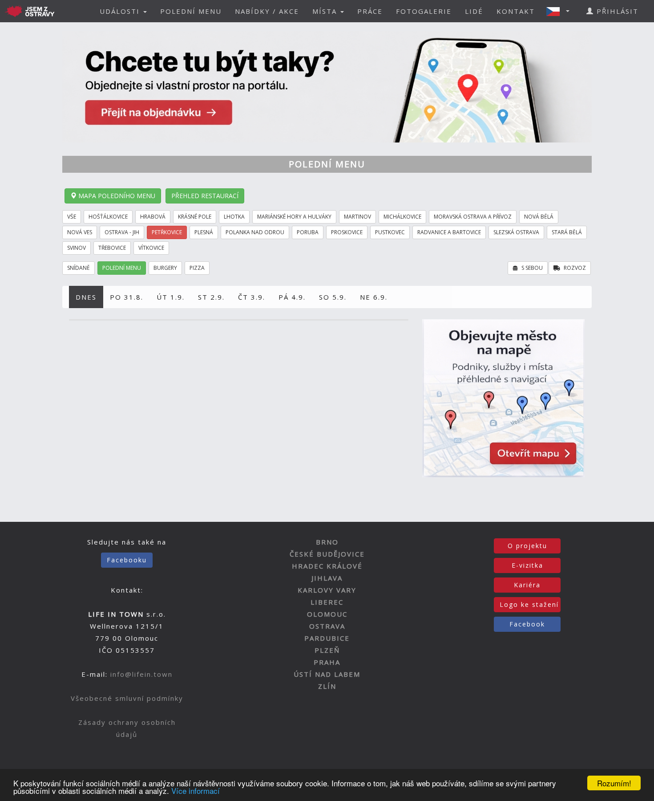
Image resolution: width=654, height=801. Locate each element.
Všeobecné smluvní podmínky (127, 698)
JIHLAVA (327, 577)
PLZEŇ (327, 650)
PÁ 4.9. (292, 297)
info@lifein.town (141, 674)
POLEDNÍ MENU (191, 11)
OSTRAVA (327, 626)
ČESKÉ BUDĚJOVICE (327, 553)
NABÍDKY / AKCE (267, 11)
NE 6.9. (374, 297)
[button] (560, 11)
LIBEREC (327, 602)
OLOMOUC (327, 614)
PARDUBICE (327, 638)
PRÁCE (370, 11)
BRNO (327, 541)
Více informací (195, 790)
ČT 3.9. (251, 297)
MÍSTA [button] (325, 11)
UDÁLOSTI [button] (121, 11)
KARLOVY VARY (327, 590)
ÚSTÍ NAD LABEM (327, 674)
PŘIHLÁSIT (616, 11)
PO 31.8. (126, 297)
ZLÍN (327, 686)
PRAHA (327, 662)
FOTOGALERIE (424, 11)
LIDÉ (474, 11)
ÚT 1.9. (171, 297)
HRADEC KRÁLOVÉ (327, 565)
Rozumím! (614, 783)
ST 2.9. (211, 297)
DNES (86, 297)
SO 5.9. (333, 297)
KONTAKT (516, 11)
